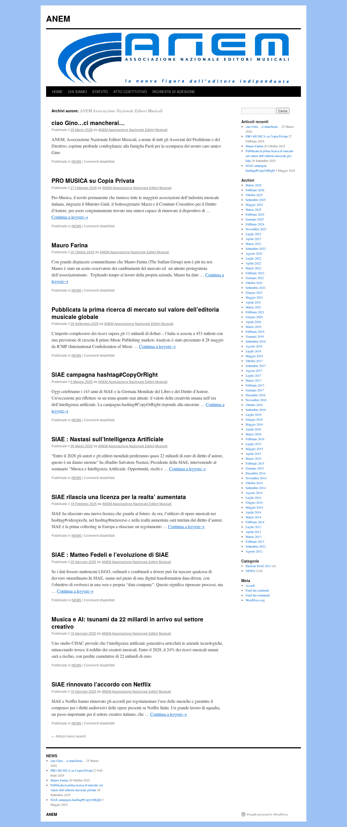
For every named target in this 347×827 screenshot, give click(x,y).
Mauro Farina (70, 245)
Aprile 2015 (253, 453)
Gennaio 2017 (255, 390)
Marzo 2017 (253, 380)
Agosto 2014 (254, 492)
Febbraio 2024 (255, 224)
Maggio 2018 (254, 356)
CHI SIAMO (77, 91)
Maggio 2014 (254, 507)
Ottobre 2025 (254, 195)
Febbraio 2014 (255, 522)
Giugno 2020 (254, 317)
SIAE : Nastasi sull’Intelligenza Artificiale (107, 439)
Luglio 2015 (253, 444)
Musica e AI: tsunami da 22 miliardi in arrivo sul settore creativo (127, 622)
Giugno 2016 (254, 419)
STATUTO (100, 91)
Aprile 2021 (253, 302)
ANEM (58, 18)
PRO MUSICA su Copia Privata (93, 180)
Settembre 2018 (256, 341)
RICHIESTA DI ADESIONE (173, 91)
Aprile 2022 (253, 263)
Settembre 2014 (256, 488)
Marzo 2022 (253, 268)
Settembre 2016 (256, 409)
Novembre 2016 (256, 400)
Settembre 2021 (256, 287)
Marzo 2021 (253, 307)
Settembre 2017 (256, 365)
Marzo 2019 (253, 326)
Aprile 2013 (253, 531)
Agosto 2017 (254, 370)
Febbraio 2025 (255, 214)
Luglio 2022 (253, 258)
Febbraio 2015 (255, 463)
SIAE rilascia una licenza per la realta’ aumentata (119, 497)
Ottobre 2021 (254, 282)
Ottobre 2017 (254, 361)
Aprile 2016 (253, 429)
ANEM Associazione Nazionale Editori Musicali (121, 110)
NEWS (76, 161)
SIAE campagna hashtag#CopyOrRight (105, 374)
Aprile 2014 (253, 512)
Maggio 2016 (254, 424)
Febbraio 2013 (255, 541)
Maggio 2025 (254, 204)
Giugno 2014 (254, 502)
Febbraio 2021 (255, 312)
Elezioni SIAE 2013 (258, 566)
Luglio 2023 (253, 234)
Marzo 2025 (253, 209)
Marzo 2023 (253, 243)
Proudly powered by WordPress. (268, 814)
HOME (57, 91)
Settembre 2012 (256, 546)
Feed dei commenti (258, 595)
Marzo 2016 (253, 434)
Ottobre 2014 (254, 483)
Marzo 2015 (253, 458)
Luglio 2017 (253, 375)
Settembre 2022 (256, 248)
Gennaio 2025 (255, 219)
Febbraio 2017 (255, 385)
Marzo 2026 (253, 185)
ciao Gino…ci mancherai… (88, 123)
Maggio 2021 (254, 297)
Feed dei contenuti (257, 590)
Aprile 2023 (253, 239)
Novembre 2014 (256, 478)
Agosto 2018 (254, 346)
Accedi (250, 585)
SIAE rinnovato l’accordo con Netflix (101, 684)
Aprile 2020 (253, 322)
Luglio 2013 (253, 527)
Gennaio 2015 (255, 468)
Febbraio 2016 (255, 439)
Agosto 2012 (254, 551)
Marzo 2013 (253, 536)
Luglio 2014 (253, 497)
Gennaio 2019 (255, 336)
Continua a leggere (70, 217)
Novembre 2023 (256, 229)
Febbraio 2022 (255, 273)
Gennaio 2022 (255, 278)
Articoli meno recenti (69, 736)
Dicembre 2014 (255, 473)
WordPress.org (255, 600)
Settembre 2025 (256, 199)
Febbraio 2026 (255, 190)
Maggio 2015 (254, 448)
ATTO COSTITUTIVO (130, 91)
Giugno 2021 (254, 292)
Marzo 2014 (253, 517)
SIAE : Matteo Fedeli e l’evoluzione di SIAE (110, 554)
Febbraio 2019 (255, 331)
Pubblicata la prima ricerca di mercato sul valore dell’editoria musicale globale (135, 313)
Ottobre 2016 (254, 405)
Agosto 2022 (254, 253)
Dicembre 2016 (255, 395)
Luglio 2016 (253, 414)
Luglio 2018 (253, 351)
